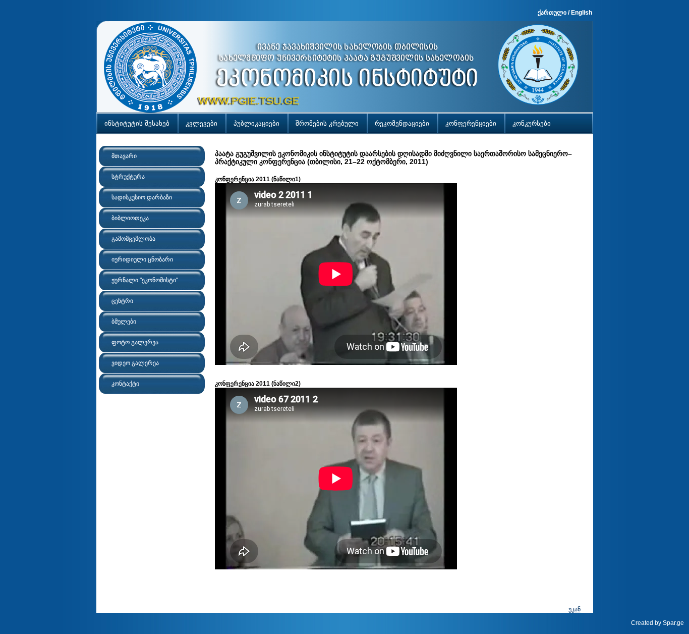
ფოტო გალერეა (134, 342)
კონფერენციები (470, 123)
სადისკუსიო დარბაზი (141, 197)
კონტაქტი (125, 383)
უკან (574, 609)
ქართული (552, 12)
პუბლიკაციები (256, 123)
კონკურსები (531, 123)
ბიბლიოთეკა (130, 218)
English (581, 12)
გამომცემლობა (133, 238)
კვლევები (201, 123)
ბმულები (123, 321)
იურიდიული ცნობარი (142, 259)
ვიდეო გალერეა (135, 362)
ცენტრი (122, 300)
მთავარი (124, 156)
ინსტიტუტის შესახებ (136, 123)
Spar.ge (673, 622)
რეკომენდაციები (402, 123)
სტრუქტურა (128, 176)
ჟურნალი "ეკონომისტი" (144, 280)
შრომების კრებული (327, 123)
